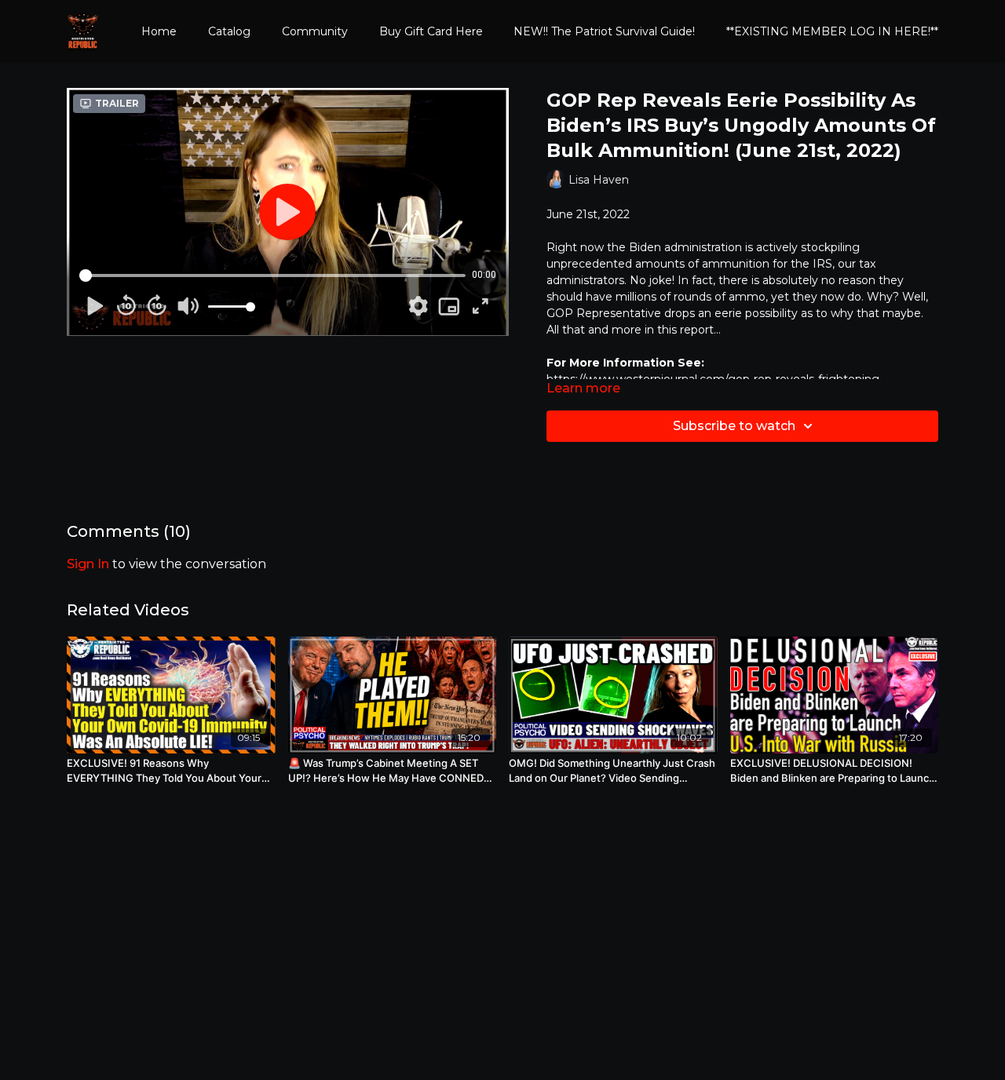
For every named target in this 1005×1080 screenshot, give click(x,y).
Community (315, 31)
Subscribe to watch (734, 425)
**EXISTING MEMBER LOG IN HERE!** (832, 31)
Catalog (229, 31)
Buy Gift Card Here (431, 31)
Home (159, 31)
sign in (88, 563)
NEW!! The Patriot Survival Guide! (604, 31)
